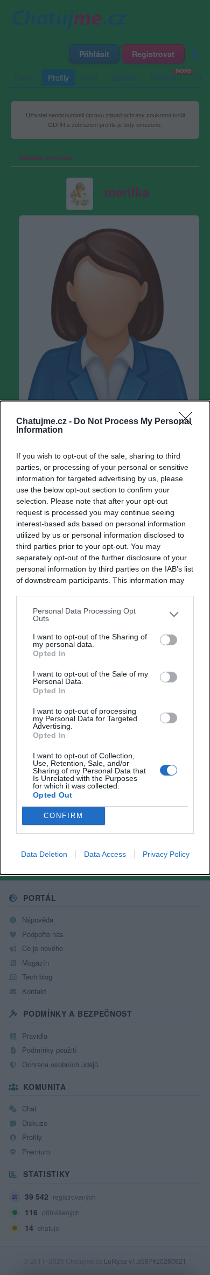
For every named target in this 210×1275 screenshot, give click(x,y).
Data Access (105, 854)
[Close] (189, 422)
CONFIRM (63, 816)
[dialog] (105, 638)
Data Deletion (44, 854)
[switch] (168, 640)
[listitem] (105, 614)
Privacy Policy (166, 854)
